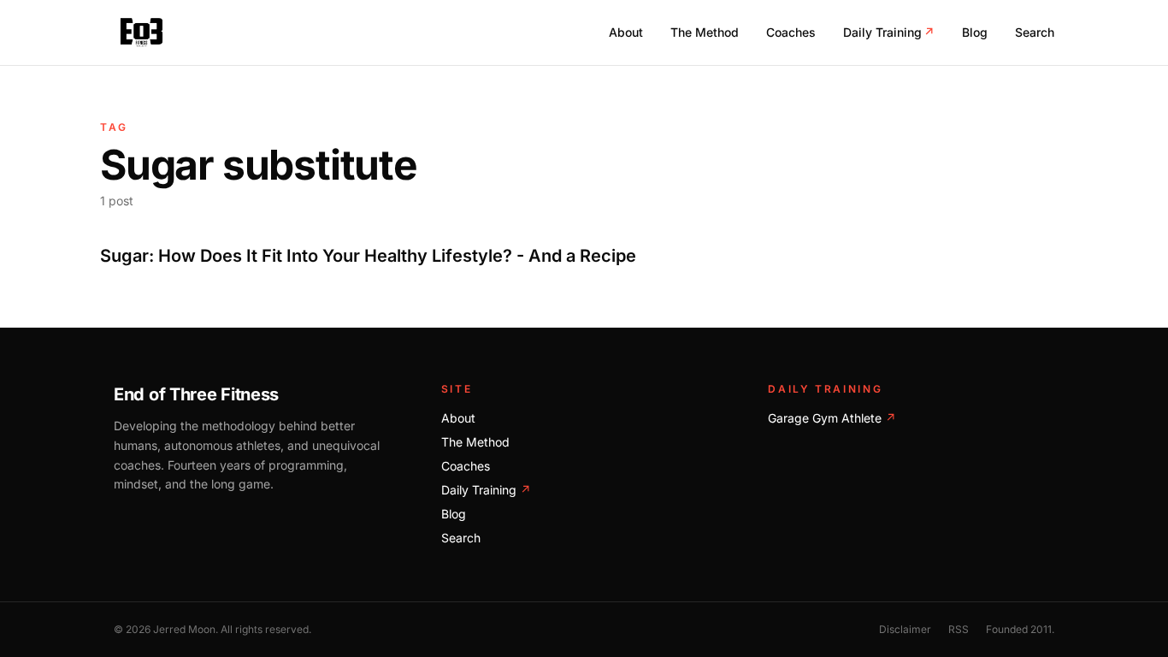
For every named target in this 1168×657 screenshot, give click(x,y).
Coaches (791, 32)
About (626, 32)
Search (1034, 32)
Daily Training (889, 32)
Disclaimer (905, 629)
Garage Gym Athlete (832, 418)
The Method (704, 32)
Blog (975, 32)
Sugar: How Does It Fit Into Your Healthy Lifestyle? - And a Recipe (368, 256)
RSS (958, 629)
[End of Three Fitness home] (141, 32)
